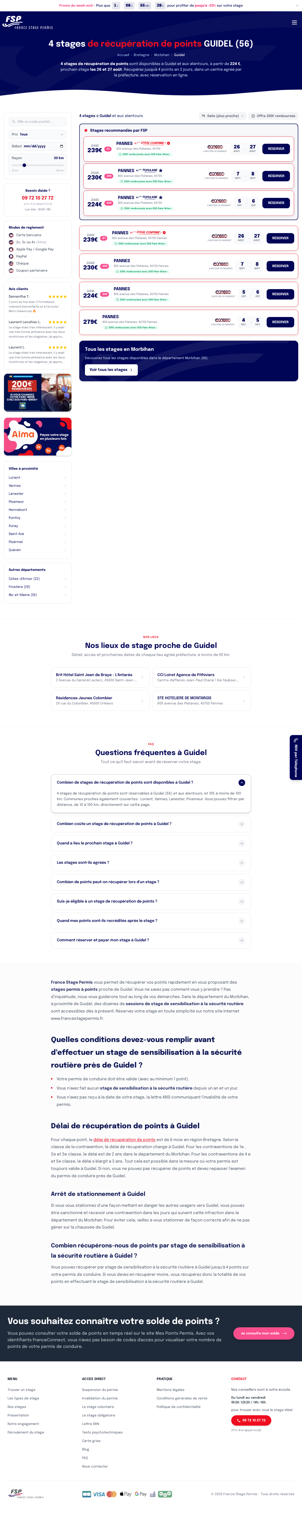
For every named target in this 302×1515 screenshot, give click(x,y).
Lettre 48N (90, 1424)
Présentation (18, 1415)
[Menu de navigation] (294, 22)
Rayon (17, 158)
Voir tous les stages (108, 370)
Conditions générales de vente (182, 1398)
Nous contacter (95, 1466)
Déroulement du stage (26, 1432)
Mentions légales (171, 1390)
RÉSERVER (276, 149)
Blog (85, 1449)
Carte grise (91, 1441)
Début (17, 146)
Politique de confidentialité (179, 1407)
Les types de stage (23, 1398)
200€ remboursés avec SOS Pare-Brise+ (146, 154)
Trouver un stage (21, 1390)
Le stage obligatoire (98, 1415)
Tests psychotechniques (102, 1432)
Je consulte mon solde (260, 1333)
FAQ (85, 1458)
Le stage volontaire (98, 1407)
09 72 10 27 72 (38, 198)
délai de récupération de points (124, 1140)
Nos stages (17, 1407)
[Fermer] (297, 6)
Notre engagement (23, 1424)
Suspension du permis (100, 1390)
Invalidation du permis (100, 1398)
